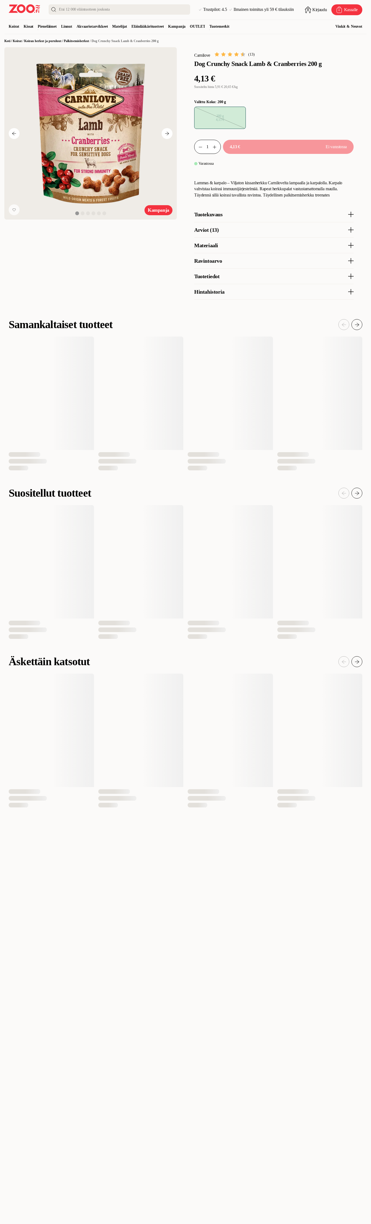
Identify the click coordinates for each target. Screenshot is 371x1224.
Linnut (66, 26)
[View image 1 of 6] (77, 213)
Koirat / (18, 41)
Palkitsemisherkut (76, 41)
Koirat (14, 26)
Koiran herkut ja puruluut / (44, 41)
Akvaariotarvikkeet (92, 26)
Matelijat (119, 26)
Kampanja (177, 26)
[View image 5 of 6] (99, 213)
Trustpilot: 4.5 (215, 9)
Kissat (28, 26)
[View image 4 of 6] (93, 213)
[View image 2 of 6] (82, 213)
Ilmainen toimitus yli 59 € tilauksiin (264, 9)
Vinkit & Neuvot (348, 26)
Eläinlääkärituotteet (147, 26)
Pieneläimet (47, 26)
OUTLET (197, 26)
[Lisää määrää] (217, 147)
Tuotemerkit (219, 26)
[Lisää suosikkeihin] (14, 209)
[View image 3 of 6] (88, 213)
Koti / (8, 41)
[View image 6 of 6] (104, 213)
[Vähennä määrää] (198, 147)
